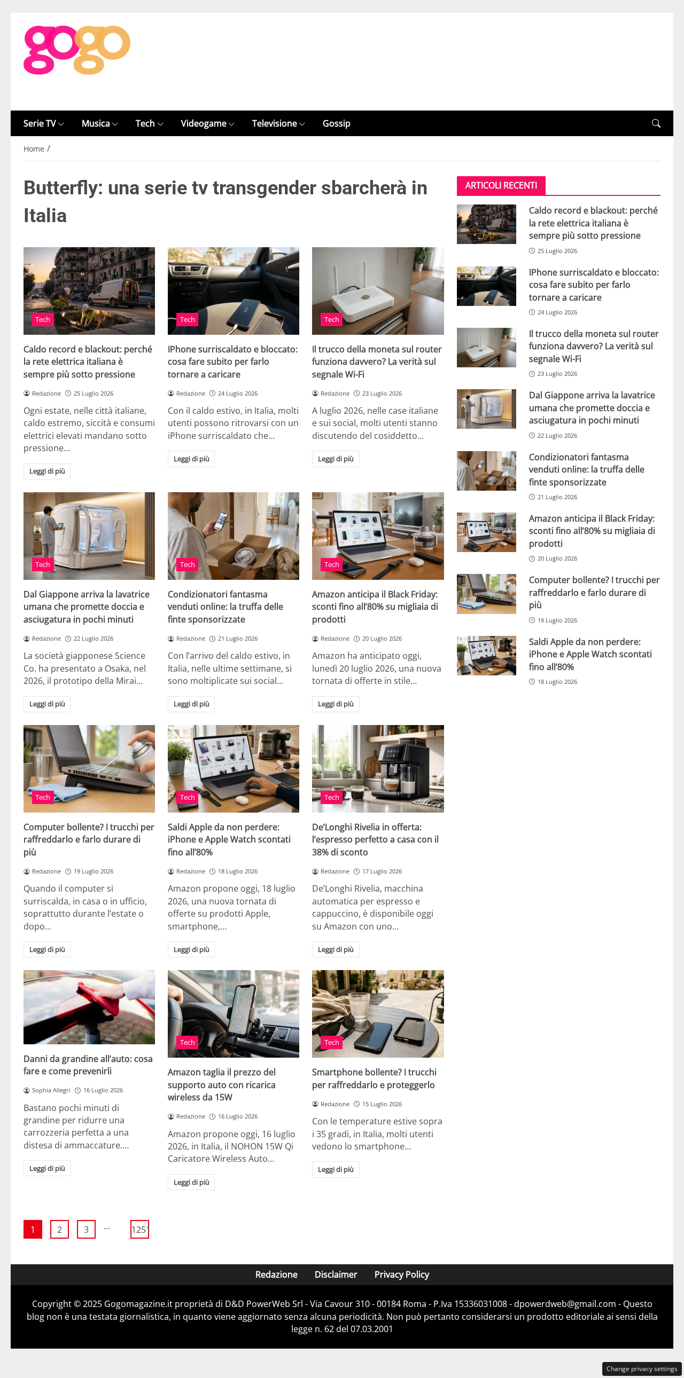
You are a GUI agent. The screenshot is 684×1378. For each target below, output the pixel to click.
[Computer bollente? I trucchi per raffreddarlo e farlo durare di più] (89, 769)
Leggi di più (47, 471)
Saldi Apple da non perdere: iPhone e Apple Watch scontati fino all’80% (229, 839)
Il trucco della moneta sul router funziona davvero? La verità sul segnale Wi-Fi (377, 361)
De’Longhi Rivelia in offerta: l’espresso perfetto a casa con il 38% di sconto (375, 839)
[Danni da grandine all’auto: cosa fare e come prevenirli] (89, 1007)
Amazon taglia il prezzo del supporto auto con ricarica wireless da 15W (222, 1084)
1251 (140, 1229)
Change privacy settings (642, 1368)
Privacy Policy (402, 1274)
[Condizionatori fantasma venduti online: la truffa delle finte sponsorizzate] (233, 536)
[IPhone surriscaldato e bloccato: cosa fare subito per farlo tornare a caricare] (233, 291)
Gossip (337, 123)
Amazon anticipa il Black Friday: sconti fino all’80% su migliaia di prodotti (375, 606)
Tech (145, 123)
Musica (96, 123)
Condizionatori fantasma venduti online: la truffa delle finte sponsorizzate (225, 606)
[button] (656, 123)
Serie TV (40, 123)
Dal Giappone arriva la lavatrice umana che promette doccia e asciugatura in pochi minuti (87, 606)
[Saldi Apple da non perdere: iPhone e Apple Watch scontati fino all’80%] (233, 769)
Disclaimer (336, 1274)
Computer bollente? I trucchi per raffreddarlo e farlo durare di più (89, 839)
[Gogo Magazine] (77, 61)
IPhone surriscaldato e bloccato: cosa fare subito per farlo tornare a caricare (233, 361)
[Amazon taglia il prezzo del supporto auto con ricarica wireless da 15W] (233, 1014)
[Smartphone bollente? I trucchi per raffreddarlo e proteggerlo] (378, 1014)
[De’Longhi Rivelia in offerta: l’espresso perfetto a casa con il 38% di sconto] (378, 769)
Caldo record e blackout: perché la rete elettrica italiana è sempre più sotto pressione (88, 361)
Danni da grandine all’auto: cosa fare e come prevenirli (88, 1065)
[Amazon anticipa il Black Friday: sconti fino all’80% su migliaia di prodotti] (378, 536)
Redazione (276, 1274)
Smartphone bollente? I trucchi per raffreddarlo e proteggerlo (374, 1078)
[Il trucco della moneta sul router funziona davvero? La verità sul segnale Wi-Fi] (378, 291)
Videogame (204, 123)
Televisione (274, 123)
